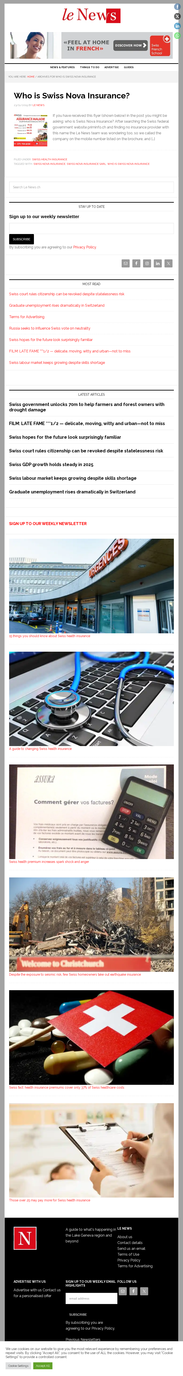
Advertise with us (28, 1290)
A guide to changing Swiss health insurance (40, 749)
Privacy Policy (84, 247)
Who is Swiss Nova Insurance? (72, 95)
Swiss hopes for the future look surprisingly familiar (51, 340)
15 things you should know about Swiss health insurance (49, 636)
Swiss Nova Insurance (49, 163)
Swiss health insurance (49, 159)
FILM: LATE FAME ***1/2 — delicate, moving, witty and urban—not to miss (70, 351)
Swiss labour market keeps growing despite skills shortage (57, 362)
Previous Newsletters (83, 1339)
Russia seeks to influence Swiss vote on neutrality (49, 328)
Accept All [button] (43, 1365)
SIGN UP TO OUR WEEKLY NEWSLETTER (48, 523)
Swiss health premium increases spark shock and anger (49, 862)
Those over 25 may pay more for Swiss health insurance (49, 1200)
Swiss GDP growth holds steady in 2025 (51, 464)
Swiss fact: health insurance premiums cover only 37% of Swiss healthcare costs (66, 1087)
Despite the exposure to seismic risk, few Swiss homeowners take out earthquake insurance (75, 974)
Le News (91, 18)
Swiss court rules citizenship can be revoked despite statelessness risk (66, 294)
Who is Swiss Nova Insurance (128, 163)
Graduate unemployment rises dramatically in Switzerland (56, 305)
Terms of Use (128, 1254)
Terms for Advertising (26, 317)
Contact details (130, 1243)
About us (124, 1237)
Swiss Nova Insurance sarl (86, 163)
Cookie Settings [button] (18, 1365)
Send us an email (131, 1248)
